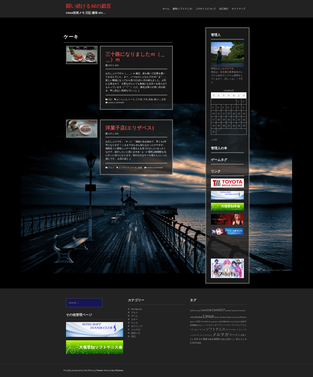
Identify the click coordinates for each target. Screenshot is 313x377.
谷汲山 (223, 339)
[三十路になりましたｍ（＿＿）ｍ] (81, 54)
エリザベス (124, 167)
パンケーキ (194, 335)
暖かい (157, 99)
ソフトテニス (215, 329)
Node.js (223, 317)
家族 (151, 99)
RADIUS (207, 322)
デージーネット (232, 330)
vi (218, 322)
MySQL (216, 317)
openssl (193, 322)
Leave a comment (116, 102)
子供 (145, 99)
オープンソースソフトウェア (228, 325)
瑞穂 (140, 167)
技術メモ (135, 333)
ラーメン (234, 335)
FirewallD (241, 310)
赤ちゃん (240, 339)
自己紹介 (223, 8)
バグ (244, 330)
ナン (240, 330)
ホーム (166, 8)
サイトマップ (238, 8)
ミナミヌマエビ (205, 335)
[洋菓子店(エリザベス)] (81, 128)
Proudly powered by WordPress (79, 370)
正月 (200, 339)
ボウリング (136, 326)
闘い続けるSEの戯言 (88, 6)
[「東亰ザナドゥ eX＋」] (213, 253)
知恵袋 (210, 339)
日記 (110, 99)
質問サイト (230, 339)
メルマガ (135, 329)
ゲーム (134, 315)
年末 (196, 339)
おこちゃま (122, 99)
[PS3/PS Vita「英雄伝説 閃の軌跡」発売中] (213, 239)
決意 (164, 99)
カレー (196, 330)
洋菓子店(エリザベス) (129, 128)
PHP (202, 322)
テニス (134, 322)
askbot (198, 310)
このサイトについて (205, 8)
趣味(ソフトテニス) (182, 8)
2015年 (192, 310)
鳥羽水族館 (196, 343)
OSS (198, 321)
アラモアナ (209, 325)
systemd (213, 322)
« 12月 (214, 139)
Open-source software (236, 317)
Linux (208, 316)
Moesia (107, 370)
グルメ (111, 167)
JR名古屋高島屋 (196, 317)
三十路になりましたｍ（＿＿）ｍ (135, 56)
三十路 (139, 99)
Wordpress (136, 309)
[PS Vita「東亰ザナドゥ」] (213, 250)
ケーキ (131, 99)
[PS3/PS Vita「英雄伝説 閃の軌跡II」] (213, 243)
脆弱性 (217, 339)
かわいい (201, 325)
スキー (134, 319)
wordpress (224, 321)
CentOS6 (206, 310)
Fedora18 (234, 310)
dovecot (228, 310)
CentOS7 (218, 310)
